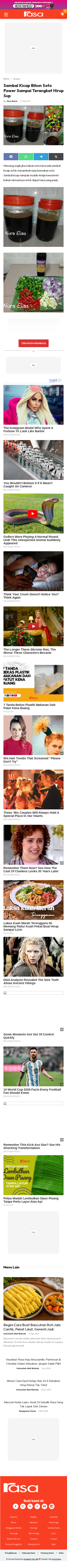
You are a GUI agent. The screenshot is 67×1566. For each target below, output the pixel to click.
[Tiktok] (37, 1506)
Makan (16, 78)
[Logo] (33, 14)
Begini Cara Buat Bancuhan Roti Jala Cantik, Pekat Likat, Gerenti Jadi (31, 1327)
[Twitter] (30, 1506)
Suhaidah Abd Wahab (14, 1333)
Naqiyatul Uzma (27, 1411)
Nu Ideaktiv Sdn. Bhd (31, 1559)
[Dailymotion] (51, 1506)
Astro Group (56, 1559)
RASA (6, 78)
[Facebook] (15, 1506)
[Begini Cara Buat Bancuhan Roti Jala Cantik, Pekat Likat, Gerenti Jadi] (33, 1299)
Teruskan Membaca (33, 343)
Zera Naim (12, 101)
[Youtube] (44, 1506)
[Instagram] (23, 1506)
